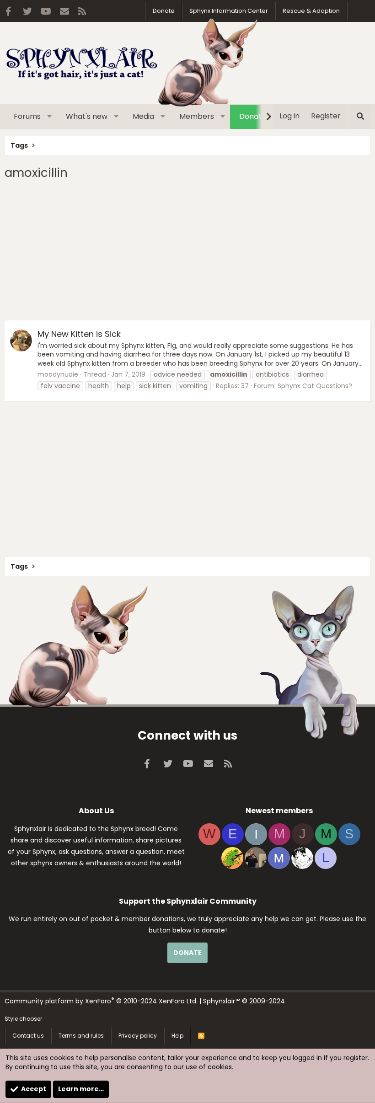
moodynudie (58, 374)
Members (196, 116)
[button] (49, 116)
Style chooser (23, 1019)
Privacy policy (137, 1035)
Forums (27, 116)
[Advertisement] (187, 252)
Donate (164, 10)
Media (143, 116)
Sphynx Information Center (228, 10)
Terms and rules (81, 1035)
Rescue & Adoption (311, 10)
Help (177, 1035)
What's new (86, 116)
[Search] (360, 116)
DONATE (187, 952)
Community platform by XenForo (101, 1001)
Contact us (28, 1035)
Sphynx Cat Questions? (315, 385)
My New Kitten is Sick (79, 334)
